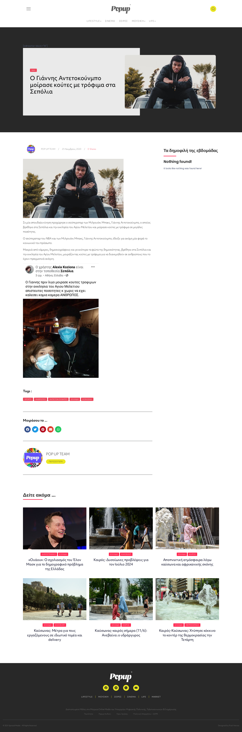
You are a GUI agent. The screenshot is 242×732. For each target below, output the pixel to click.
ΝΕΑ (33, 70)
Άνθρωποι (40, 399)
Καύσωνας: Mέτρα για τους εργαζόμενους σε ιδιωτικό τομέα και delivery (54, 635)
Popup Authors (105, 714)
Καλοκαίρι (126, 554)
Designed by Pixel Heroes (228, 725)
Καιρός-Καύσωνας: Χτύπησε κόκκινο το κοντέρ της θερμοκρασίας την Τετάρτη (187, 635)
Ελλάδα (75, 399)
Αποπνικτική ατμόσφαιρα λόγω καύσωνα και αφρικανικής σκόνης (187, 562)
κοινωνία (87, 399)
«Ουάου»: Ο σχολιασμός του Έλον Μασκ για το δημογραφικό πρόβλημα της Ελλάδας (54, 564)
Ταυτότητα (88, 714)
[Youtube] (136, 688)
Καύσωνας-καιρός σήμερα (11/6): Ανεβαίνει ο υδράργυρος (121, 632)
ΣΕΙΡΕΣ (118, 697)
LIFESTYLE (87, 697)
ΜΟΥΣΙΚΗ (103, 697)
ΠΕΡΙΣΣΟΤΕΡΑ (56, 461)
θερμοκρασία (192, 625)
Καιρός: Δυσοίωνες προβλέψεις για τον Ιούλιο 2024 (121, 562)
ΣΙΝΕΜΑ (131, 697)
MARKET (156, 697)
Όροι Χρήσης (122, 714)
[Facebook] (106, 688)
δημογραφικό (49, 554)
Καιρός (192, 554)
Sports (28, 399)
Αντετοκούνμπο (58, 399)
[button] (27, 429)
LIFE (144, 697)
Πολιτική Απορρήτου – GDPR (145, 714)
